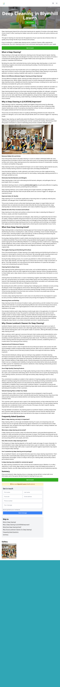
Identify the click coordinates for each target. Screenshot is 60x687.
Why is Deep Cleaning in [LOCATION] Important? (16, 524)
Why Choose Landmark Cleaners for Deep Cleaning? (17, 529)
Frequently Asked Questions (11, 532)
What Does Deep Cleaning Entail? (12, 527)
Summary (5, 534)
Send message (23, 513)
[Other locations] (53, 3)
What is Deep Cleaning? (9, 522)
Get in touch (30, 22)
